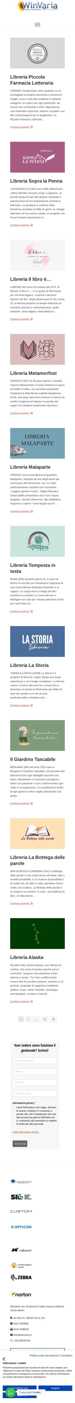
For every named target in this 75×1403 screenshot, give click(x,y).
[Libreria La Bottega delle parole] (37, 833)
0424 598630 (21, 1329)
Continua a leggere (19, 127)
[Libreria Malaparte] (37, 443)
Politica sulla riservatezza (43, 1355)
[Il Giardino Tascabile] (37, 735)
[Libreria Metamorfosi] (37, 349)
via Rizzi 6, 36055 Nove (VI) (28, 1317)
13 (45, 1019)
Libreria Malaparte (30, 467)
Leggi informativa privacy (26, 1132)
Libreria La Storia (29, 665)
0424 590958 (20, 1323)
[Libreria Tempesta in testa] (37, 541)
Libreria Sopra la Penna (36, 181)
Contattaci (66, 1355)
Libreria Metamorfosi (33, 373)
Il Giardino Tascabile (32, 759)
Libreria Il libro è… (30, 279)
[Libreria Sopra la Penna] (37, 157)
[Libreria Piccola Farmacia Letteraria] (37, 53)
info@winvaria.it (22, 1334)
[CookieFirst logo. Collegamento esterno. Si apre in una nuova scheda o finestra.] (4, 1359)
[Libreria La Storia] (37, 641)
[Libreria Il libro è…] (37, 255)
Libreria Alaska (26, 957)
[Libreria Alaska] (37, 933)
